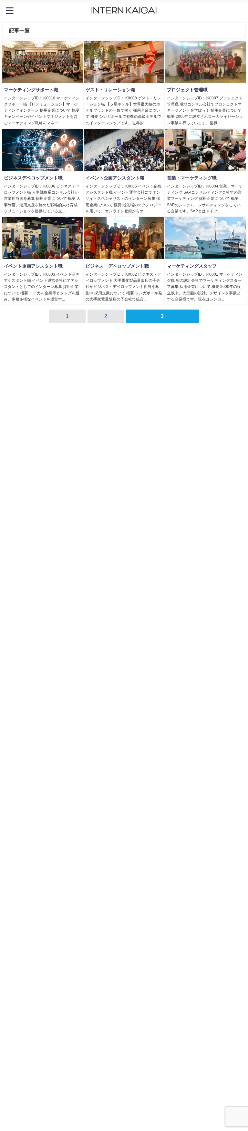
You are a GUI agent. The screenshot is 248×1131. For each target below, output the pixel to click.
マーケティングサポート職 (31, 89)
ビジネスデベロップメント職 (33, 178)
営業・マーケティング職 (192, 178)
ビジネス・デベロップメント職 (117, 266)
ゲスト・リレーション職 (110, 89)
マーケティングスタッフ (192, 266)
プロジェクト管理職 (187, 89)
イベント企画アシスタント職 (115, 178)
